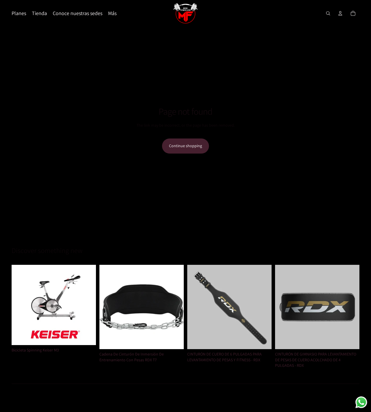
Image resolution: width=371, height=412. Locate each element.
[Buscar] (328, 13)
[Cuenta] (340, 13)
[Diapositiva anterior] (20, 304)
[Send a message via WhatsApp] (361, 402)
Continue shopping (185, 145)
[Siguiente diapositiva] (87, 304)
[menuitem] (112, 13)
